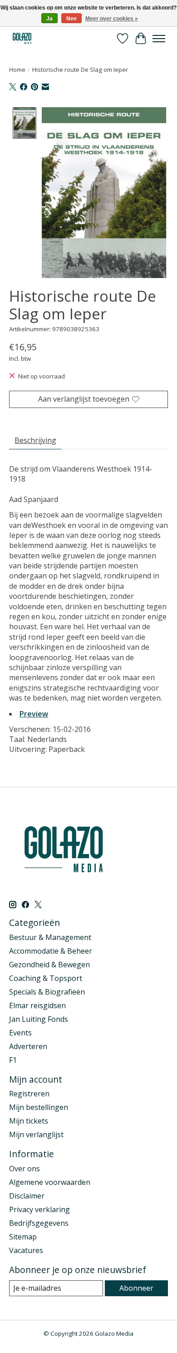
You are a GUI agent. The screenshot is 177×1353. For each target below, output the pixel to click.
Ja (49, 18)
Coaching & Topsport (45, 978)
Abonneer (136, 1288)
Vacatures (26, 1250)
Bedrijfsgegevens (39, 1223)
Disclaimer (26, 1196)
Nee (71, 18)
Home (17, 69)
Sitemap (23, 1237)
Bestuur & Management (50, 937)
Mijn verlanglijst (36, 1134)
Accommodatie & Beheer (50, 951)
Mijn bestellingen (38, 1107)
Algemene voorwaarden (49, 1182)
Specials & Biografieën (47, 992)
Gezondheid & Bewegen (49, 965)
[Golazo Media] (22, 38)
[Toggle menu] (159, 39)
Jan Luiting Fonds (38, 1019)
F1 (13, 1060)
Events (20, 1033)
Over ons (24, 1169)
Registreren (29, 1094)
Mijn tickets (28, 1121)
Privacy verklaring (39, 1209)
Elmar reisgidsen (37, 1005)
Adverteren (28, 1046)
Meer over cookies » (111, 18)
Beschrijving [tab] (35, 440)
